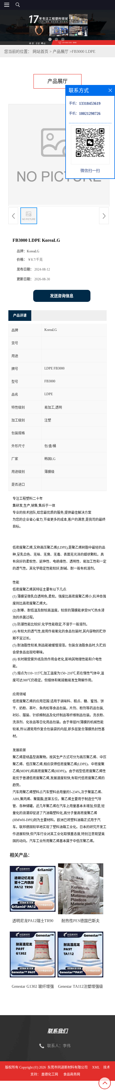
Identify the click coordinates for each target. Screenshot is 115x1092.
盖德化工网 (49, 1074)
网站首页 (40, 51)
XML (96, 1067)
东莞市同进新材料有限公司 (67, 1067)
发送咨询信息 (61, 296)
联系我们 (57, 1031)
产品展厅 (60, 51)
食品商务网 (71, 1074)
